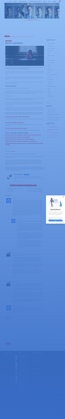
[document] (32, 209)
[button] (63, 196)
